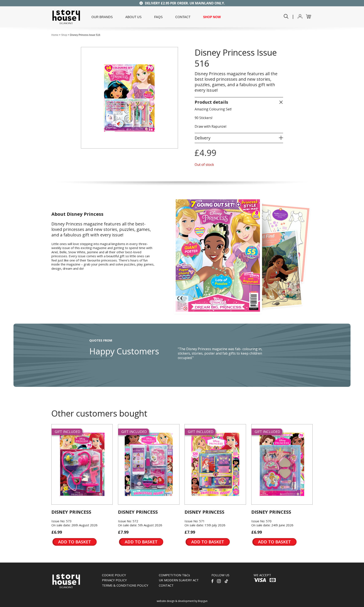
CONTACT (182, 17)
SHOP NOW (212, 17)
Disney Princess (71, 512)
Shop (64, 34)
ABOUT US (133, 17)
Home (54, 34)
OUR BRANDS (102, 17)
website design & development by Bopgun (182, 601)
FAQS (158, 17)
